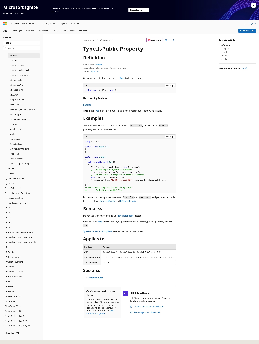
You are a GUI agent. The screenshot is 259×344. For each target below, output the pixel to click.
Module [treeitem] (13, 134)
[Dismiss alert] (253, 5)
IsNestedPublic (107, 201)
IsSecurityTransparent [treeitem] (20, 75)
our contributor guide (100, 312)
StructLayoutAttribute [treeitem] (19, 149)
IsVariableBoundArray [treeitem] (20, 119)
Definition (225, 45)
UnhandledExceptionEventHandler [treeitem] (21, 242)
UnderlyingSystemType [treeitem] (20, 163)
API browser (105, 40)
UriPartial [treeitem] (9, 291)
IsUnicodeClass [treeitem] (16, 104)
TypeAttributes (95, 277)
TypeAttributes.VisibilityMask (98, 231)
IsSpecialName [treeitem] (16, 90)
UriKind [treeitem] (8, 281)
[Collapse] (39, 38)
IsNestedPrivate (128, 201)
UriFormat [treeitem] (9, 266)
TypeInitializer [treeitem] (16, 158)
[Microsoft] (5, 23)
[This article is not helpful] (246, 68)
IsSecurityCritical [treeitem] (17, 65)
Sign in (252, 23)
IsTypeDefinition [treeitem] (17, 99)
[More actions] (173, 40)
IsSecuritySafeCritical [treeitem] (19, 70)
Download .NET (247, 30)
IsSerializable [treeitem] (16, 80)
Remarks (224, 52)
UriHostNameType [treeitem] (13, 276)
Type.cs (94, 71)
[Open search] (245, 23)
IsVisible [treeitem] (13, 124)
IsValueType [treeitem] (15, 114)
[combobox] (21, 43)
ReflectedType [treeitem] (16, 144)
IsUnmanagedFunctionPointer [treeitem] (23, 109)
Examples (224, 48)
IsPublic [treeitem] (13, 55)
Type (122, 78)
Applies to (224, 55)
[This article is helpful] (242, 68)
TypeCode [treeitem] (9, 183)
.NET (94, 40)
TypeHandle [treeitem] (15, 153)
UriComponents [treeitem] (12, 257)
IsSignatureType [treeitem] (17, 85)
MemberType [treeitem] (16, 129)
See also (224, 59)
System (98, 64)
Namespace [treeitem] (15, 139)
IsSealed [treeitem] (13, 60)
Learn (86, 40)
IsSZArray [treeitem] (14, 95)
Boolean (87, 104)
